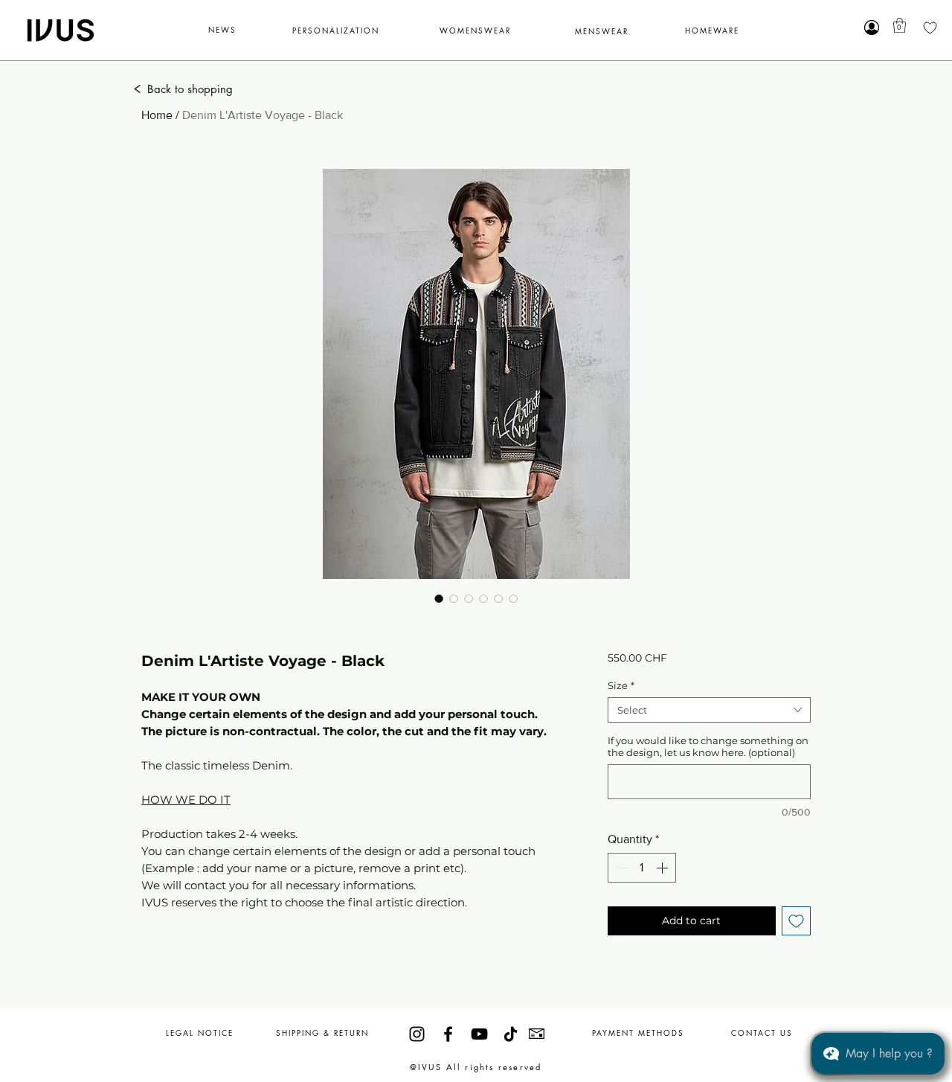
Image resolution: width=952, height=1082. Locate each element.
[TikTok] (511, 1034)
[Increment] (663, 868)
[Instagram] (417, 1034)
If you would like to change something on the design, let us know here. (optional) (708, 746)
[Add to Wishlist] (796, 920)
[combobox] (709, 710)
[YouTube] (479, 1034)
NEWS (222, 29)
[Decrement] (620, 868)
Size (621, 685)
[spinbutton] (642, 868)
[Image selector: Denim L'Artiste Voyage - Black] (438, 598)
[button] (899, 25)
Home (157, 115)
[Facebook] (448, 1034)
